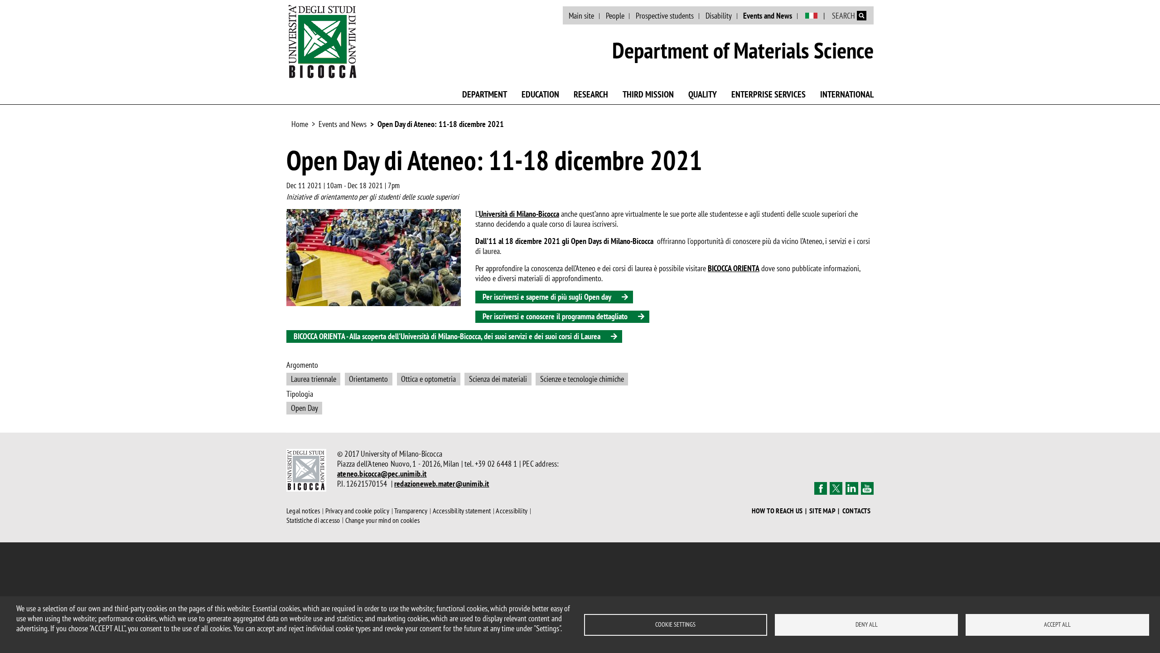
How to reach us (777, 511)
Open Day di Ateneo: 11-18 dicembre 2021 (440, 124)
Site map (822, 511)
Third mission (648, 94)
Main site (581, 15)
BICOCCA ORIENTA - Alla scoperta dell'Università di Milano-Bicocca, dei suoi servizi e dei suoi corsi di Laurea (447, 336)
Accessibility (511, 511)
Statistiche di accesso (313, 520)
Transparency (410, 511)
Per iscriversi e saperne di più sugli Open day (547, 297)
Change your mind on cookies (382, 520)
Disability (719, 15)
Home (299, 124)
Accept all (1057, 624)
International (847, 94)
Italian (811, 15)
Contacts (856, 511)
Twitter (836, 488)
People (615, 15)
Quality (702, 94)
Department (484, 94)
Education (540, 94)
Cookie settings (675, 624)
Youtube (867, 488)
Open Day (304, 408)
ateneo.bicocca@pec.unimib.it (382, 473)
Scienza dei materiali (498, 379)
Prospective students (665, 15)
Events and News (767, 15)
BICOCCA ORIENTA (733, 268)
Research (591, 94)
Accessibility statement (462, 511)
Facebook (820, 488)
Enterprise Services (768, 94)
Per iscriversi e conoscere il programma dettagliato (555, 316)
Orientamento (368, 379)
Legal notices (303, 511)
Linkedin (852, 488)
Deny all (867, 624)
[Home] (322, 41)
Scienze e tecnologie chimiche (582, 379)
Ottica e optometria (428, 379)
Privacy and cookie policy (357, 511)
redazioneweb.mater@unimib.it (441, 483)
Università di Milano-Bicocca (519, 214)
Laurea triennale (313, 379)
